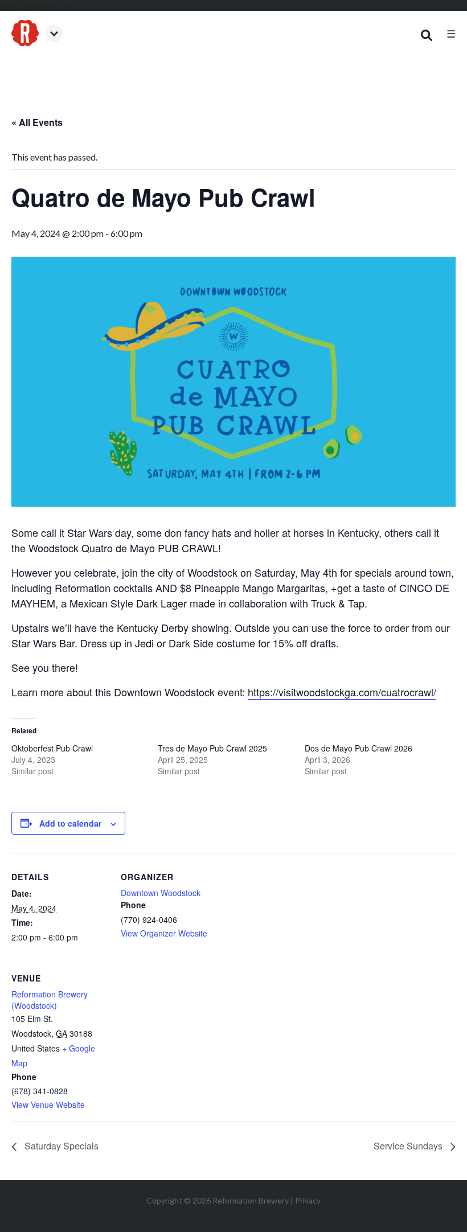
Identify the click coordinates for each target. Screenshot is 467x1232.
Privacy (308, 1200)
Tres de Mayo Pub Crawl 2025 (212, 748)
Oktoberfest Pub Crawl (52, 748)
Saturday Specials (60, 1145)
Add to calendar (70, 823)
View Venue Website (48, 1104)
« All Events (37, 122)
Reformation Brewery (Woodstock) (49, 999)
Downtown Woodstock (160, 892)
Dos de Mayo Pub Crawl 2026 (358, 748)
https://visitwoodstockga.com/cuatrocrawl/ (342, 691)
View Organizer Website (164, 933)
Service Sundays (409, 1145)
